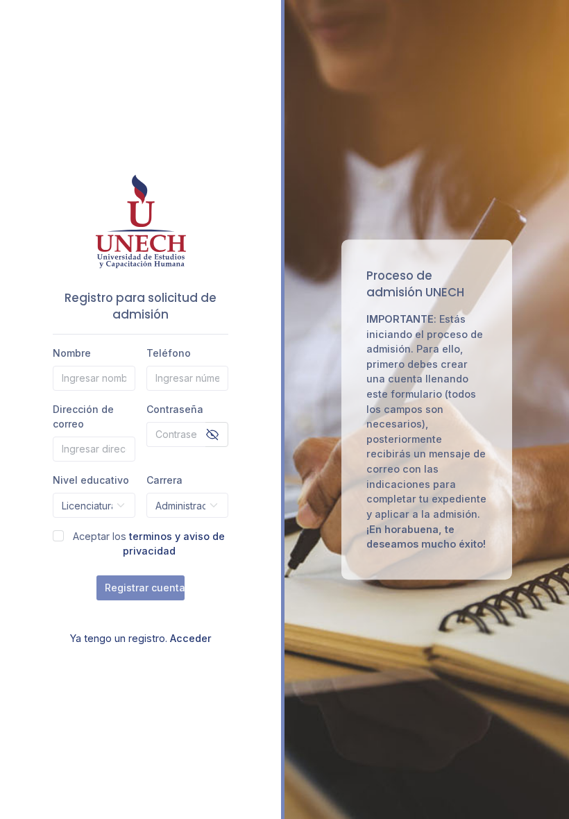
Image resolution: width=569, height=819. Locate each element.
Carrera (164, 480)
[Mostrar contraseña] (212, 434)
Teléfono (168, 353)
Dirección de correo (83, 416)
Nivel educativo (91, 480)
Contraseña (174, 409)
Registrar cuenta (140, 587)
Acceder (191, 638)
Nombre (72, 353)
